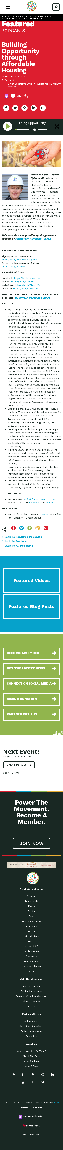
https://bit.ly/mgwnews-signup (19, 259)
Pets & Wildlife (31, 946)
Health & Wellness (31, 921)
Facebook (34, 502)
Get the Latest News (31, 991)
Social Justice (31, 951)
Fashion (31, 911)
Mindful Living (31, 936)
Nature (31, 941)
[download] (25, 96)
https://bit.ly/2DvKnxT (14, 266)
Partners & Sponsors (31, 1031)
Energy (31, 906)
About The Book (31, 1056)
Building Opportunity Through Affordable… (24, 18)
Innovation (31, 926)
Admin (24, 1107)
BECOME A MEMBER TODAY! (32, 297)
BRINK (56, 1102)
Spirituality (31, 956)
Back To (23, 536)
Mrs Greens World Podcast (34, 16)
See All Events (11, 772)
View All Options (31, 1001)
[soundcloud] (19, 96)
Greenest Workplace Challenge (31, 996)
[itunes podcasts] (7, 96)
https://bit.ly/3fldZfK (23, 281)
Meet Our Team (31, 1061)
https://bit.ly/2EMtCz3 (25, 288)
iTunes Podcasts (32, 1116)
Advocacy (32, 896)
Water (32, 971)
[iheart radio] (13, 96)
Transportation (31, 961)
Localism (31, 931)
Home (4, 16)
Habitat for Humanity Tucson (33, 238)
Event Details (17, 764)
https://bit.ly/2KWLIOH (27, 278)
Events (31, 1006)
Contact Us (31, 1036)
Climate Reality (31, 901)
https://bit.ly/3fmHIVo (27, 285)
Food (31, 916)
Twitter (50, 502)
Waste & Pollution (31, 966)
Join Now (31, 843)
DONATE (44, 514)
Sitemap (37, 1107)
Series (13, 16)
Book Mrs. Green (31, 1021)
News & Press (31, 1066)
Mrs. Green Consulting (31, 1026)
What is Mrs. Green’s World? (31, 1051)
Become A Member (31, 986)
